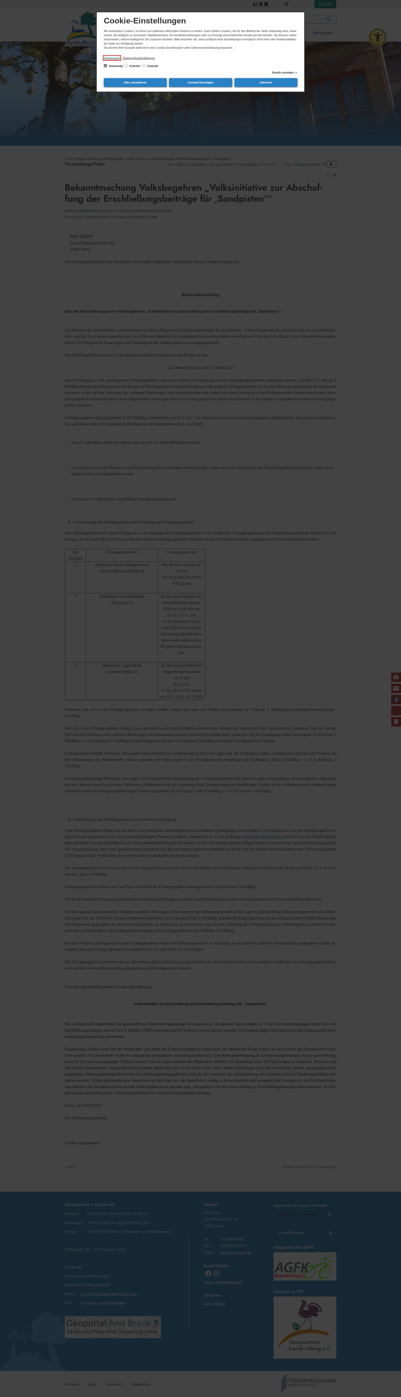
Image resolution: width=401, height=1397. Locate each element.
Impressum (112, 58)
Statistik (152, 66)
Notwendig (115, 66)
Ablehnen (265, 82)
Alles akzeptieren (135, 82)
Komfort (135, 66)
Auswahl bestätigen (200, 82)
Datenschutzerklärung (139, 58)
